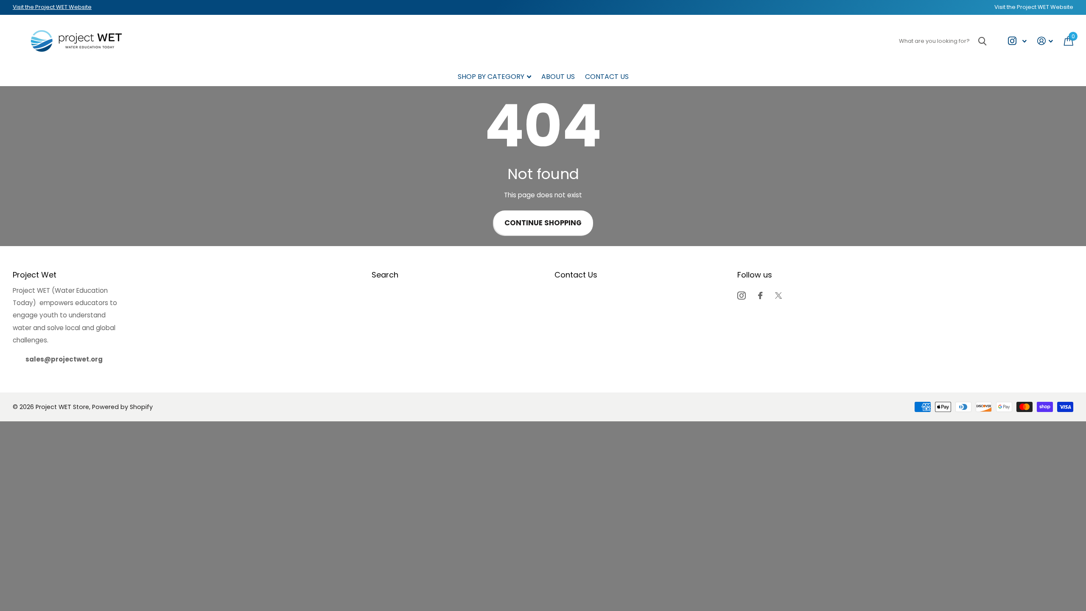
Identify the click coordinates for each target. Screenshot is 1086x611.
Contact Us (607, 76)
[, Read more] (1017, 40)
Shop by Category (491, 76)
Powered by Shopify (122, 407)
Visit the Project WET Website (52, 7)
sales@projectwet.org (64, 359)
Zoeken (982, 41)
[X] (778, 295)
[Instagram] (741, 295)
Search (385, 274)
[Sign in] (1045, 40)
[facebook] (760, 295)
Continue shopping (543, 223)
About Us (558, 76)
